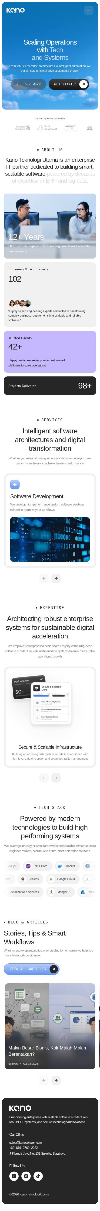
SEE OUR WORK (29, 84)
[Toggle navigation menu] (88, 10)
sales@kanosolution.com (25, 1142)
